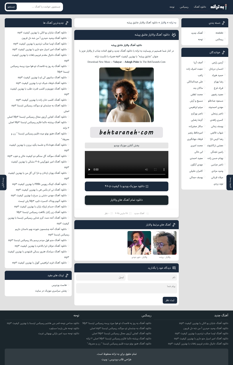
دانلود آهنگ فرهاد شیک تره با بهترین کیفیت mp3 (41, 83)
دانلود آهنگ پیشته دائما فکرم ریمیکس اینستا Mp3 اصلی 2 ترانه (118, 339)
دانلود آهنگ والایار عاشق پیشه (152, 34)
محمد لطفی (197, 94)
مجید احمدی (196, 158)
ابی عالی (198, 152)
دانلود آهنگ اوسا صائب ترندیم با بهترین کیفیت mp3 (40, 44)
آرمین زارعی (217, 63)
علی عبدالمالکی (195, 82)
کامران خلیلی (196, 171)
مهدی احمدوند (215, 107)
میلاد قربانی (217, 177)
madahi (219, 33)
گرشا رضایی (197, 120)
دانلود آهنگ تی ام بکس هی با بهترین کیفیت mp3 (41, 190)
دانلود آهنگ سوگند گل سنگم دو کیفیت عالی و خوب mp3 (37, 156)
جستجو (11, 7)
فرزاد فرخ (218, 88)
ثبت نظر (169, 300)
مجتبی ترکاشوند (215, 145)
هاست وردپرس (59, 285)
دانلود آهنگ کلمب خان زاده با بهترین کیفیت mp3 (41, 100)
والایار (163, 23)
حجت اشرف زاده (194, 69)
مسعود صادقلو (215, 101)
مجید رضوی (217, 94)
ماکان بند (198, 88)
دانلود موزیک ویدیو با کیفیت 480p (125, 186)
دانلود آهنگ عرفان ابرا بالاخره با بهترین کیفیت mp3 (41, 246)
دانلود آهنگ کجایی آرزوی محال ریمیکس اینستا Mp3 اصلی (37, 117)
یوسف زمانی (217, 126)
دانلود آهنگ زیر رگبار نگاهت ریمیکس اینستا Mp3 (42, 212)
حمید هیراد (217, 75)
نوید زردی (218, 184)
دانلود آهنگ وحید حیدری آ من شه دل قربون (44, 38)
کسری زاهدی (216, 120)
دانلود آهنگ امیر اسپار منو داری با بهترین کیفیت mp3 (39, 49)
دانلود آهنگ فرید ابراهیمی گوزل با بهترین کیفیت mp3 (39, 263)
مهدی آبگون (197, 165)
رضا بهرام (218, 82)
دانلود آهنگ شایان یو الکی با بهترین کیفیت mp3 (42, 33)
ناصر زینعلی (217, 114)
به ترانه (172, 23)
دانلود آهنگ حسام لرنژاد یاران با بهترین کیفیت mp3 (40, 207)
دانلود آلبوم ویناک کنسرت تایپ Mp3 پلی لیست (42, 201)
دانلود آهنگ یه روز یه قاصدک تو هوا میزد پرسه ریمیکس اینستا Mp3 (116, 323)
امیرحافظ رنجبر (195, 133)
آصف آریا (198, 63)
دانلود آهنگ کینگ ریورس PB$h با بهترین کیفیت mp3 (39, 184)
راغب (200, 75)
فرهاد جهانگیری (195, 139)
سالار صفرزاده (196, 126)
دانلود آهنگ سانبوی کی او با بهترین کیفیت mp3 (42, 77)
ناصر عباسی (217, 165)
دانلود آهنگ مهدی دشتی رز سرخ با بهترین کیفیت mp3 (39, 195)
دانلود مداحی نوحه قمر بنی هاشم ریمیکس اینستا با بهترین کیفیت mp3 (43, 323)
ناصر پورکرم (197, 114)
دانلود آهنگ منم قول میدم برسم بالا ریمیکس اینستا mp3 (37, 240)
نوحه (172, 7)
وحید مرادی (217, 171)
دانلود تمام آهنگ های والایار (126, 200)
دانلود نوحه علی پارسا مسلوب (64, 328)
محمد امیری (197, 145)
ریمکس (219, 39)
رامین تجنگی (217, 152)
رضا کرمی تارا (216, 139)
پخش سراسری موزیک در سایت (51, 291)
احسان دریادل (216, 69)
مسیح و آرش (196, 101)
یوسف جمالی (196, 177)
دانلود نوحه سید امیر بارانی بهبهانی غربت (58, 333)
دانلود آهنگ (200, 7)
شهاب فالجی (216, 133)
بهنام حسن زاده (215, 158)
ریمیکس (184, 7)
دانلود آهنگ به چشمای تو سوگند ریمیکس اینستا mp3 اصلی (120, 328)
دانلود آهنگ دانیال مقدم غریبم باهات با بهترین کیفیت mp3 (198, 344)
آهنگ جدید (139, 213)
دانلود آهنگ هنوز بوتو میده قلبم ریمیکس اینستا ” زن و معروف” (119, 344)
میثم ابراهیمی (196, 107)
